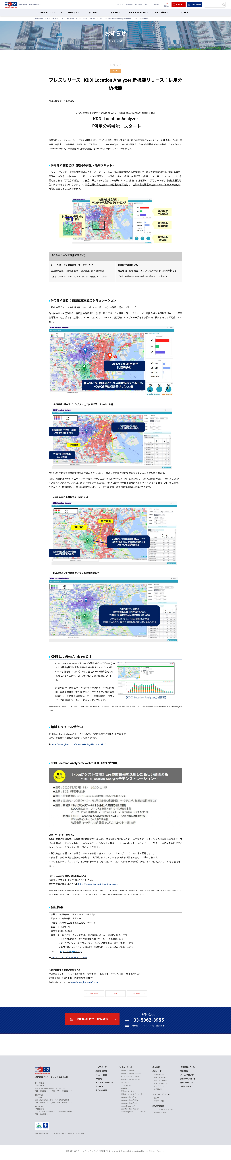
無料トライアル (187, 1083)
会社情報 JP (185, 1067)
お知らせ (120, 5)
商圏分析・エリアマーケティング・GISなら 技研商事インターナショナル (93, 1151)
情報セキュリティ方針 (76, 1133)
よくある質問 (101, 1090)
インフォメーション (104, 1083)
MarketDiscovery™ (128, 1106)
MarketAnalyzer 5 (128, 1071)
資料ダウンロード (188, 1079)
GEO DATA (125, 1082)
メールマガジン (187, 1075)
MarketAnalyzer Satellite (131, 1074)
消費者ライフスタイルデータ (132, 1094)
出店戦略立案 (159, 1075)
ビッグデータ (159, 1086)
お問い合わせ (196, 5)
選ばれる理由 (101, 1071)
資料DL (166, 6)
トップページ (101, 1067)
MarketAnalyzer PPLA (129, 1100)
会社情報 (129, 5)
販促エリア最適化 (160, 1080)
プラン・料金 (92, 12)
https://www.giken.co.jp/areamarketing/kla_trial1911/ (78, 744)
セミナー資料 (159, 1101)
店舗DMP (124, 1088)
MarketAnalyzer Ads (129, 1097)
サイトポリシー (58, 1133)
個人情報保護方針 (42, 1133)
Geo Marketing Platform (130, 1109)
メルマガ (148, 5)
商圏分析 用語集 (160, 1112)
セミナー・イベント (161, 1094)
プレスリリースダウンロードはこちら (69, 957)
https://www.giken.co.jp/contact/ (85, 982)
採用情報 (138, 5)
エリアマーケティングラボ (164, 1110)
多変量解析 (158, 1089)
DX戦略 (98, 1079)
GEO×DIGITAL (126, 1085)
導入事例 (156, 1067)
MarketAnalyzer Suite (129, 1103)
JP (155, 5)
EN (158, 5)
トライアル (180, 5)
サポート (184, 12)
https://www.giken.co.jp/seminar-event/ (98, 884)
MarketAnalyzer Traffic (130, 1079)
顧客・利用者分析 (160, 1077)
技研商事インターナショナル (11, 4)
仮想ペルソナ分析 (127, 1091)
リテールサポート (160, 1083)
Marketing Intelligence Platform (133, 1112)
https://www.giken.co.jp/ (71, 951)
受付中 (156, 1098)
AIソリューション (45, 12)
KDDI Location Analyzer (130, 1077)
